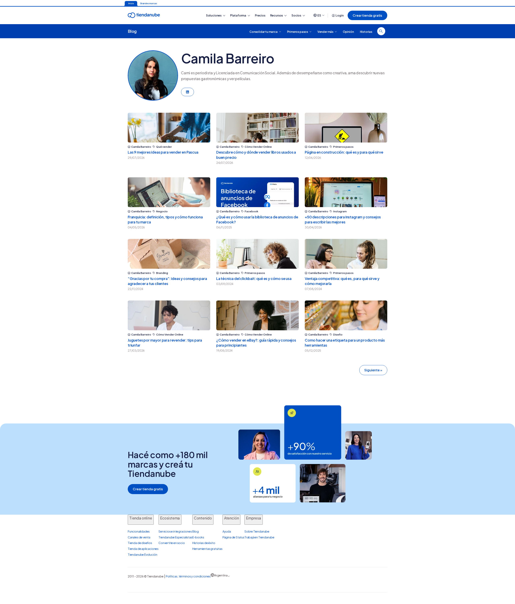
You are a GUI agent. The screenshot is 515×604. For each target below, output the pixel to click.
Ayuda (226, 531)
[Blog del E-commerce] (158, 15)
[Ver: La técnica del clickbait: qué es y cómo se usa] (257, 254)
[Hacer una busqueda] (381, 31)
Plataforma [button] (238, 15)
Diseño (337, 334)
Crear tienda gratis (367, 15)
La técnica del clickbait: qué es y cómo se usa (253, 278)
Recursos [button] (276, 15)
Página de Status (233, 537)
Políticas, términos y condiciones (188, 576)
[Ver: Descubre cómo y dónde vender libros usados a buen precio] (257, 127)
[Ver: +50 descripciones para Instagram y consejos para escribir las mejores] (346, 192)
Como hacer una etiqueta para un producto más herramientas (345, 342)
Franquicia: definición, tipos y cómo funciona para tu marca (165, 219)
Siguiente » (373, 370)
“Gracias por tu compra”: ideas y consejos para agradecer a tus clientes (167, 281)
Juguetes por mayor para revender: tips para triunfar (165, 342)
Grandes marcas (148, 3)
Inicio (131, 3)
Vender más (325, 31)
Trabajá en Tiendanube (259, 537)
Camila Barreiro (141, 147)
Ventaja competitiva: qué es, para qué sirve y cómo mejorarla (342, 281)
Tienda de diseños (140, 543)
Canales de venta (139, 537)
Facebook (251, 211)
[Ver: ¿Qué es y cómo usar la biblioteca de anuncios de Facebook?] (257, 192)
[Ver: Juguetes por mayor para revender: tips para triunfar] (169, 315)
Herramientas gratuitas (207, 548)
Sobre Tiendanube (256, 531)
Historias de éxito (203, 543)
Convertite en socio (172, 543)
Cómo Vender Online (258, 147)
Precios (260, 15)
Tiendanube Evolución (142, 554)
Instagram (340, 211)
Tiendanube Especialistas (175, 537)
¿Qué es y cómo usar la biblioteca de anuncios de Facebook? (257, 219)
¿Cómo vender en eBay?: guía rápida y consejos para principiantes (256, 342)
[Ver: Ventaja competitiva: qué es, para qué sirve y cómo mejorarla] (346, 254)
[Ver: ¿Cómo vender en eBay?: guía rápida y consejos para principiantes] (257, 315)
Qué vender (164, 147)
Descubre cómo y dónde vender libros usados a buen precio (256, 154)
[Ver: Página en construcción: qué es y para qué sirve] (346, 127)
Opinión (348, 31)
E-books (198, 537)
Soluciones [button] (214, 15)
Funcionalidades (139, 531)
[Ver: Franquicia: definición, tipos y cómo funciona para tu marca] (169, 192)
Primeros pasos (297, 31)
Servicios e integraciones (175, 531)
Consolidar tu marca (263, 31)
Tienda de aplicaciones (143, 548)
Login (339, 15)
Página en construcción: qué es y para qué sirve (344, 152)
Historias (366, 31)
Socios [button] (296, 15)
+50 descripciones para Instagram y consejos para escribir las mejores (343, 219)
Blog (132, 31)
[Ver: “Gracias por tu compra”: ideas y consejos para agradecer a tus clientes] (169, 254)
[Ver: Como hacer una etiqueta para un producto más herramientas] (346, 315)
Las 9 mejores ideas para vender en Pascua (163, 152)
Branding (162, 273)
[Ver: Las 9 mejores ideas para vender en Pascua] (169, 127)
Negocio (162, 211)
